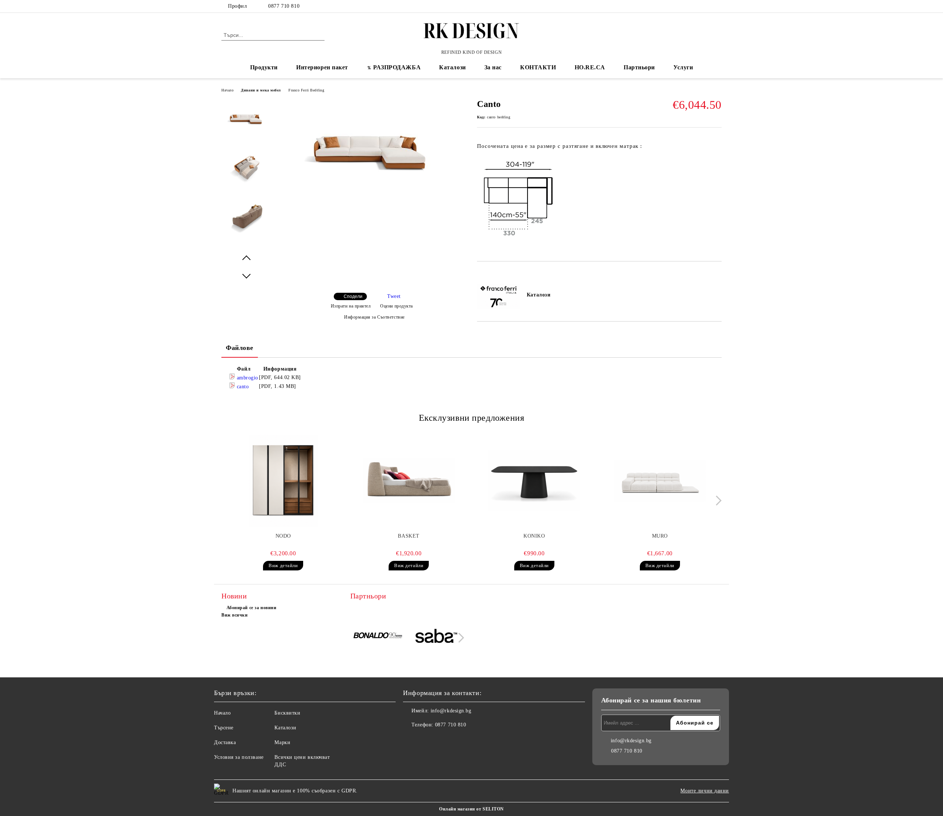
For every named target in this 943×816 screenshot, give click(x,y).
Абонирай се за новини (251, 607)
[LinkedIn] (706, 6)
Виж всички (234, 615)
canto (242, 386)
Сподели (353, 296)
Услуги (683, 67)
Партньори (639, 67)
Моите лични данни (704, 791)
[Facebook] (695, 6)
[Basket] (409, 481)
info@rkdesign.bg (451, 710)
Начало (227, 90)
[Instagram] (718, 6)
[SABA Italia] (436, 637)
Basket (408, 536)
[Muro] (659, 481)
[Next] (717, 501)
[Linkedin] (441, 740)
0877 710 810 (283, 6)
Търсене (224, 727)
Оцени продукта (396, 306)
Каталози (452, 67)
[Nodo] (283, 481)
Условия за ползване (239, 757)
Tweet (394, 296)
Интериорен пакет (322, 67)
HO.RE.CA (590, 67)
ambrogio (246, 378)
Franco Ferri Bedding (306, 90)
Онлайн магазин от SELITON (471, 809)
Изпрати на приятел (351, 306)
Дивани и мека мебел (261, 90)
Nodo (283, 536)
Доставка (225, 742)
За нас (493, 67)
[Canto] (371, 199)
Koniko (534, 536)
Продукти (264, 67)
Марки (282, 742)
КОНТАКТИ (538, 67)
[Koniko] (534, 481)
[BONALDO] (378, 637)
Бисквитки (287, 713)
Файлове (239, 347)
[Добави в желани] (491, 274)
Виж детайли (283, 565)
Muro (660, 536)
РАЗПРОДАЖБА (397, 67)
